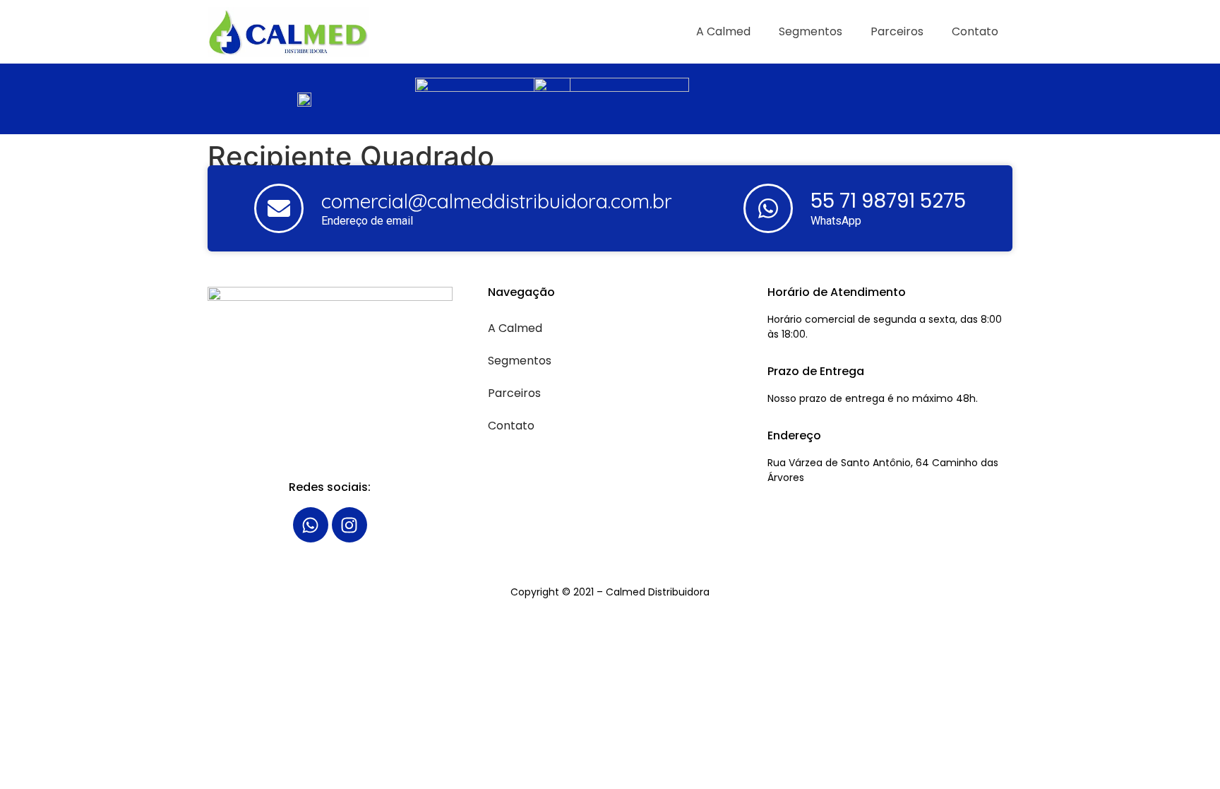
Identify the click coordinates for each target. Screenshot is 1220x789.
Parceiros (897, 31)
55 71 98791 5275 (888, 201)
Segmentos (810, 31)
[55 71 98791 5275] (768, 208)
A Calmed (723, 31)
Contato (975, 31)
